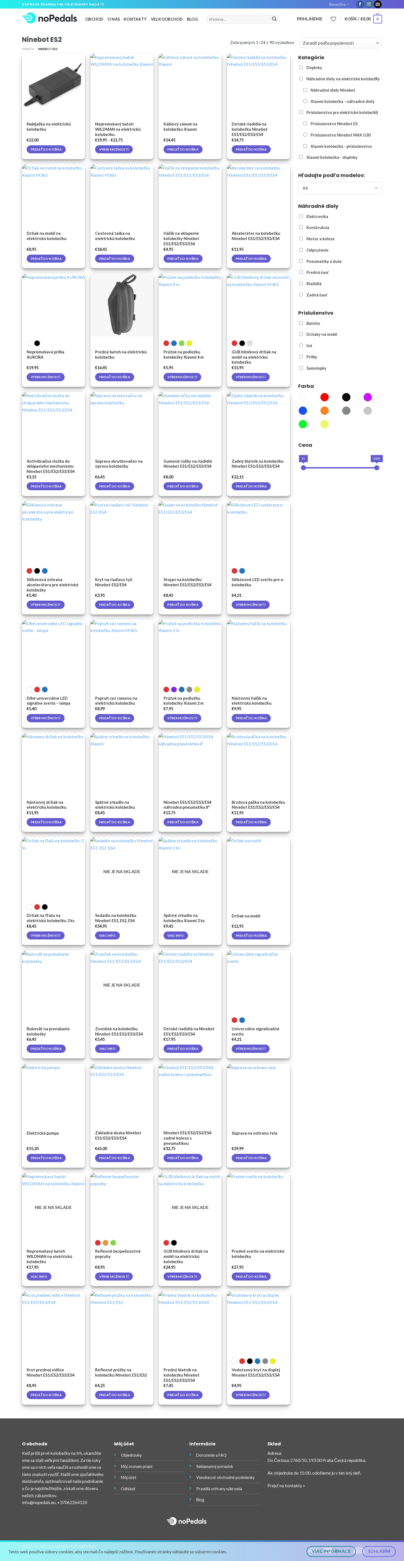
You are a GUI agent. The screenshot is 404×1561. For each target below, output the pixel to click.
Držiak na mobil (246, 916)
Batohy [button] (313, 323)
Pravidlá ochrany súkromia (219, 1488)
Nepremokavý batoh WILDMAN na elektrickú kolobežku (118, 129)
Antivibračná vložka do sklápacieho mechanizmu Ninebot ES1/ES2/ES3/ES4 (50, 466)
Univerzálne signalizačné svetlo (256, 1031)
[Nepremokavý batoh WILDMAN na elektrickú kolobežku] (121, 85)
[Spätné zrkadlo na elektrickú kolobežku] (121, 764)
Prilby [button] (311, 357)
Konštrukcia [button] (317, 227)
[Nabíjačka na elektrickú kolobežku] (53, 85)
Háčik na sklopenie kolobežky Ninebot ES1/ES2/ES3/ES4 (181, 238)
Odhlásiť (128, 1488)
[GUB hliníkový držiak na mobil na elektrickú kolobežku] (258, 305)
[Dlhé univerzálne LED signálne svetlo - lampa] (53, 651)
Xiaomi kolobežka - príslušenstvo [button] (341, 146)
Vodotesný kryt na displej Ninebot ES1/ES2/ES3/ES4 (256, 1372)
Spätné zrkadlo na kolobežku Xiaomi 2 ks (184, 918)
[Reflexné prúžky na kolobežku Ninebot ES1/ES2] (121, 1323)
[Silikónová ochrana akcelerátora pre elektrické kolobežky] (53, 532)
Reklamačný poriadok (214, 1466)
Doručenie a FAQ (211, 1455)
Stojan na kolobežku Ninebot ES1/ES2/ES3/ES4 (187, 582)
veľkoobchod (167, 19)
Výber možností (114, 149)
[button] (303, 398)
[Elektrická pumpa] (53, 1095)
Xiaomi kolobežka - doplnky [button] (332, 157)
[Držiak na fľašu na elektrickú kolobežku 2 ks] (53, 868)
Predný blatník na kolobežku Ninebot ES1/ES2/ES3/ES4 (182, 1375)
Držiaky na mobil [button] (321, 334)
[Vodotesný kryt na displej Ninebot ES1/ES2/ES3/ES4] (258, 1323)
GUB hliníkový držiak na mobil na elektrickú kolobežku (254, 357)
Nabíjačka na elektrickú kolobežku (49, 127)
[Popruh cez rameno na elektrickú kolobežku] (121, 651)
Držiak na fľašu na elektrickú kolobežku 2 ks (50, 918)
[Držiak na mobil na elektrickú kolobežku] (53, 195)
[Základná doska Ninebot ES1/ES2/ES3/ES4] (121, 1095)
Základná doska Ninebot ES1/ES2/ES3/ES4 (118, 1135)
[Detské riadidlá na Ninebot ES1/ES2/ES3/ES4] (190, 982)
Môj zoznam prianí (136, 1466)
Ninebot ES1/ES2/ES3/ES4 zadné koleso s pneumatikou (187, 1138)
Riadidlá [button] (314, 283)
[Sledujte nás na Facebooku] (360, 4)
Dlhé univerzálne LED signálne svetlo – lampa (48, 701)
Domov (28, 49)
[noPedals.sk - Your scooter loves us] (49, 19)
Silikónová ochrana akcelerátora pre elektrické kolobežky (53, 584)
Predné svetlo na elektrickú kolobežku (258, 1254)
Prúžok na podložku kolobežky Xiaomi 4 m (184, 354)
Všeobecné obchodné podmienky (225, 1477)
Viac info (107, 935)
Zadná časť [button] (317, 295)
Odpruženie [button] (317, 250)
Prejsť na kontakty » (286, 1485)
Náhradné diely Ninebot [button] (333, 90)
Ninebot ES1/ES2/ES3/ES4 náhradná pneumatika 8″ (187, 805)
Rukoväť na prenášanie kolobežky (48, 1031)
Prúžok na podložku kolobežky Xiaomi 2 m (184, 701)
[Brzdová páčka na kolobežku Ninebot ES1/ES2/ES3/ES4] (258, 764)
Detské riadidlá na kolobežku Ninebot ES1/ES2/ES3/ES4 (250, 129)
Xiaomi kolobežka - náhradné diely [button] (343, 101)
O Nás (113, 19)
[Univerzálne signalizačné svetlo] (258, 982)
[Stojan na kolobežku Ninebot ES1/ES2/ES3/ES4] (190, 532)
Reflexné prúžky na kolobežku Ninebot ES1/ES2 (121, 1372)
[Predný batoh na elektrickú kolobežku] (121, 305)
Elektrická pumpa (43, 1133)
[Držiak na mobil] (258, 868)
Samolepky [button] (316, 368)
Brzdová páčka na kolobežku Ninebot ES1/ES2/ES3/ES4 (258, 805)
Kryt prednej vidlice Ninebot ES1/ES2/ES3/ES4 (50, 1372)
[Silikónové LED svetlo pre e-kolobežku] (258, 532)
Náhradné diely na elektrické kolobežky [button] (343, 79)
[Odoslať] (274, 19)
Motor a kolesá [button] (320, 238)
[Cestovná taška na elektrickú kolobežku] (121, 195)
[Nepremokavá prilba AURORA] (53, 305)
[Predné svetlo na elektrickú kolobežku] (258, 1204)
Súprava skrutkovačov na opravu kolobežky (119, 464)
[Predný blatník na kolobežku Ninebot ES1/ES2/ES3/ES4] (190, 1323)
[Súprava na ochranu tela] (258, 1095)
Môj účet (128, 1477)
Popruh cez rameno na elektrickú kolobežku (116, 701)
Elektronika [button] (317, 216)
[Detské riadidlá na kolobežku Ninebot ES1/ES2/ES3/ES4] (258, 85)
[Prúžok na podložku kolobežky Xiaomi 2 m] (190, 651)
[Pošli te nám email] (378, 4)
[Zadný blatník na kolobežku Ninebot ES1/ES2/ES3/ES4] (258, 423)
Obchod (94, 19)
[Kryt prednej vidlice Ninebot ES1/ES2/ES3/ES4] (53, 1323)
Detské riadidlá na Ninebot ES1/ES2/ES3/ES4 (189, 1031)
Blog (192, 19)
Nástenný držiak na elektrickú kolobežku (47, 805)
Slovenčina (337, 4)
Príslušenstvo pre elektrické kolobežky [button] (342, 112)
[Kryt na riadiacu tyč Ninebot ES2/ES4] (121, 532)
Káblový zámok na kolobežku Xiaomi (180, 127)
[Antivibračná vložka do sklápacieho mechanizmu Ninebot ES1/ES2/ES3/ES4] (53, 423)
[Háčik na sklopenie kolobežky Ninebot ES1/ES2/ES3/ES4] (190, 195)
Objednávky (131, 1455)
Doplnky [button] (314, 67)
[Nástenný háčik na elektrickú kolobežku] (258, 651)
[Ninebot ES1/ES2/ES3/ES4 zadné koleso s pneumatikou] (190, 1095)
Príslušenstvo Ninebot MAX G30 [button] (340, 135)
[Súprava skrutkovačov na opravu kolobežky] (121, 423)
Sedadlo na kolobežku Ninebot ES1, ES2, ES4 (115, 918)
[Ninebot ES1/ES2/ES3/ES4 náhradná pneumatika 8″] (190, 764)
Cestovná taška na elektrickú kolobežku (115, 236)
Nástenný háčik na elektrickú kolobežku (252, 701)
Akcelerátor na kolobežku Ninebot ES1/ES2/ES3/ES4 (256, 236)
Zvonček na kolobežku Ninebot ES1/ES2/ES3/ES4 (119, 1031)
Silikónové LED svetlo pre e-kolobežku (258, 582)
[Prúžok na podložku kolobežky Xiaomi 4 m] (190, 305)
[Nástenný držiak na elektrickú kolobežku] (53, 764)
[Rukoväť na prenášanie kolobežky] (53, 982)
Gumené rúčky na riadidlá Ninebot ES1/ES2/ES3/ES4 (188, 464)
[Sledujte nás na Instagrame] (369, 4)
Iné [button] (309, 345)
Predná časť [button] (317, 272)
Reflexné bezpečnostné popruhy (118, 1254)
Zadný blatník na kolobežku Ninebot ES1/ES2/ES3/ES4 (258, 464)
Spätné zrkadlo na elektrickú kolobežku (115, 805)
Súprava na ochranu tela (254, 1133)
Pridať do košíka (46, 149)
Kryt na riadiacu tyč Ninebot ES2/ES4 (113, 582)
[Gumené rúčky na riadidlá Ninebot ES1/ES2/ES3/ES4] (190, 423)
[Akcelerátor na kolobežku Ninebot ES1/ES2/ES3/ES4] (258, 195)
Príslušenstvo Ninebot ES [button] (334, 123)
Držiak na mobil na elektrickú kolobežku (47, 236)
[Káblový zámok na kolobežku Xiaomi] (190, 85)
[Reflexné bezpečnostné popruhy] (121, 1204)
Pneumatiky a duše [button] (324, 261)
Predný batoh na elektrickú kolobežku (121, 354)
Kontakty (135, 19)
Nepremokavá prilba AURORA (45, 354)
